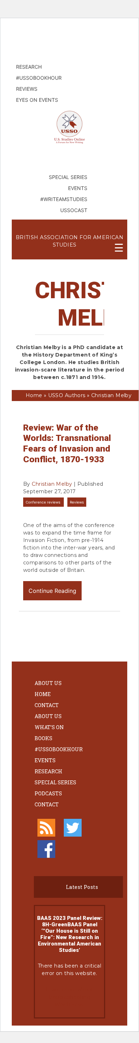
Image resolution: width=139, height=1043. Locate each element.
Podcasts (48, 793)
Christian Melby (52, 484)
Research (48, 771)
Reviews (77, 502)
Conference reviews (43, 502)
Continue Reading (52, 590)
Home (43, 694)
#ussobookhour (59, 749)
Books (43, 738)
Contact (47, 705)
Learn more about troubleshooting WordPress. (69, 997)
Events (45, 760)
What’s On (49, 727)
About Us (48, 683)
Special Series (55, 782)
